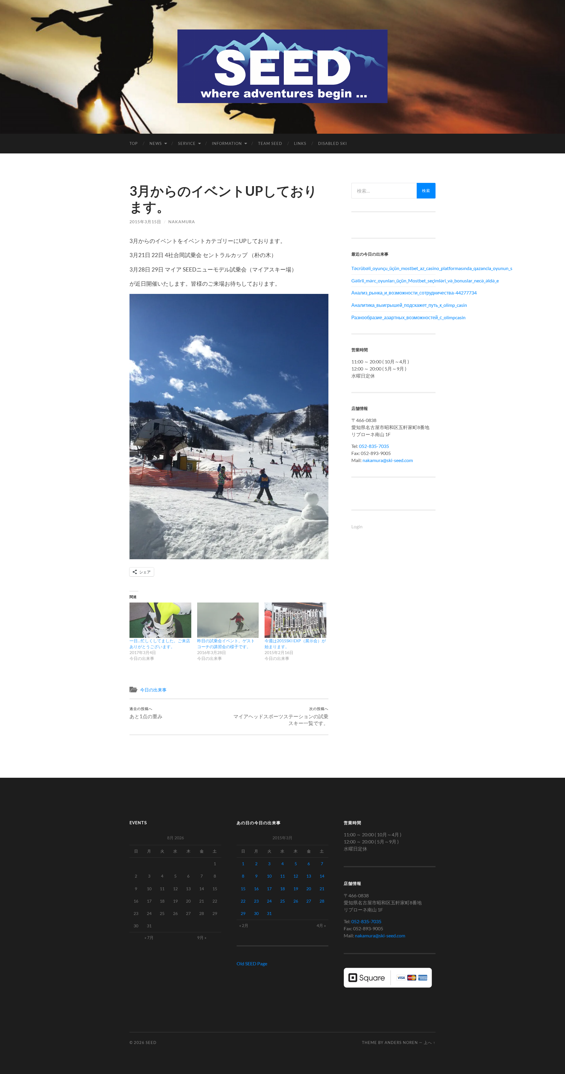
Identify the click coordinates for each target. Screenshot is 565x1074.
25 (282, 900)
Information (227, 143)
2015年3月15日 (145, 221)
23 (256, 900)
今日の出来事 (153, 689)
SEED (151, 1042)
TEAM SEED (270, 143)
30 (256, 913)
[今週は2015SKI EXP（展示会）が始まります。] (295, 620)
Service (187, 143)
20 (308, 888)
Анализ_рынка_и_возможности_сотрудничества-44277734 (393, 292)
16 (256, 888)
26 (295, 900)
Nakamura (181, 221)
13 (308, 875)
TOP (133, 143)
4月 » (321, 925)
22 (243, 900)
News (155, 143)
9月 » (201, 937)
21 (322, 888)
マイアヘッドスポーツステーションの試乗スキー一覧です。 (280, 716)
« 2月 (243, 925)
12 (295, 875)
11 (282, 875)
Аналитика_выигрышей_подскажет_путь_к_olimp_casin (393, 305)
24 (269, 900)
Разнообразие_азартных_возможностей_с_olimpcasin (393, 317)
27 (308, 900)
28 (322, 900)
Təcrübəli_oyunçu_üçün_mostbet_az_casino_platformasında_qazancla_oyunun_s (393, 268)
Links (300, 143)
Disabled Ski (332, 143)
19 (295, 888)
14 (322, 875)
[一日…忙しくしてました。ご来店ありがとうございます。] (160, 620)
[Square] (388, 986)
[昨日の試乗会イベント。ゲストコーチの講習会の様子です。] (228, 620)
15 (243, 888)
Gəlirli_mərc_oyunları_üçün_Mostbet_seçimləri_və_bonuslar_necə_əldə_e (393, 280)
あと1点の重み (145, 712)
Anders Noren (401, 1042)
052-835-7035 (374, 446)
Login (357, 526)
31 (269, 913)
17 (269, 888)
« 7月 (149, 937)
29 (243, 913)
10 (269, 875)
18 (282, 888)
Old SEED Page (252, 963)
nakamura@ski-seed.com (388, 460)
